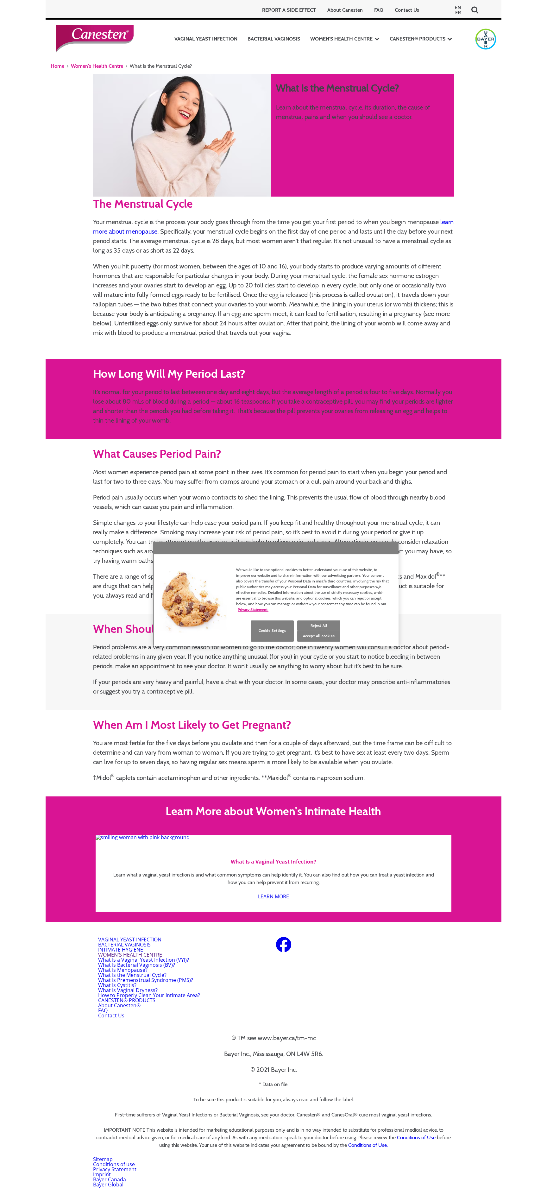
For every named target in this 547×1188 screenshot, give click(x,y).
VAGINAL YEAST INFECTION (205, 39)
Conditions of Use (416, 1138)
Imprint (102, 1174)
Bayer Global (108, 1184)
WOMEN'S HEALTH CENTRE (341, 39)
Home (57, 66)
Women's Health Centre (97, 66)
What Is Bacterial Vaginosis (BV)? (136, 964)
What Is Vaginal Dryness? (128, 990)
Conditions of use (114, 1164)
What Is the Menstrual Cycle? (132, 974)
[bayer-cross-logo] (485, 39)
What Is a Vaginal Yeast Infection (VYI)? (143, 959)
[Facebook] (283, 948)
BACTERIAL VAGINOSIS (274, 39)
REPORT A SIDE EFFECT (289, 10)
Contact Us (407, 10)
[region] (276, 594)
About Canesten (345, 10)
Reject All (319, 625)
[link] (273, 873)
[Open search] (475, 10)
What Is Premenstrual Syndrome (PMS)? (145, 980)
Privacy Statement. (253, 609)
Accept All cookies (319, 636)
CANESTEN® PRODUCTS (417, 39)
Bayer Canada (109, 1179)
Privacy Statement (114, 1169)
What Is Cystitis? (117, 985)
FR (458, 12)
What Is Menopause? (123, 969)
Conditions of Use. (368, 1145)
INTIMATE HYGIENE (120, 949)
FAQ (378, 10)
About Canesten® (119, 1005)
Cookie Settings (272, 631)
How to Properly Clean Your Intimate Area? (149, 995)
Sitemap (103, 1159)
